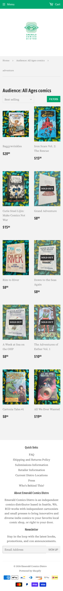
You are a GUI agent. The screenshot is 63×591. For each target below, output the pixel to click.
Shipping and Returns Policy (31, 459)
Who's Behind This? (31, 485)
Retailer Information (31, 470)
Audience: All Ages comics (30, 60)
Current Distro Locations (31, 475)
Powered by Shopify (30, 570)
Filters (53, 99)
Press (31, 480)
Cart (57, 4)
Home (6, 60)
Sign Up (53, 549)
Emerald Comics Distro (34, 566)
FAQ (31, 454)
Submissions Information (31, 465)
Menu (11, 4)
